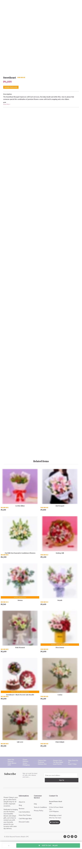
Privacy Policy (38, 810)
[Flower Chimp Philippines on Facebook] (65, 836)
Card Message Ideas (25, 818)
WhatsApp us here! (55, 815)
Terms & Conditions (40, 807)
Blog (20, 805)
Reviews (21, 808)
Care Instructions (24, 812)
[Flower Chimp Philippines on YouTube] (68, 836)
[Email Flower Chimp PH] (75, 836)
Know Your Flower (25, 815)
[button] (21, 77)
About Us (22, 802)
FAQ (35, 804)
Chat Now (55, 822)
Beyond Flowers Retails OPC (19, 836)
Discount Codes (24, 822)
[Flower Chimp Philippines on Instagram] (72, 836)
